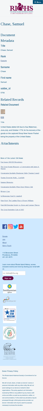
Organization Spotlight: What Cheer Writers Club (17, 187)
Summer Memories (7, 182)
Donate (4, 236)
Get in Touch (6, 245)
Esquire (4, 60)
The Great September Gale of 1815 (12, 210)
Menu (39, 2)
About (4, 242)
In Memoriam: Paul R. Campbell (11, 196)
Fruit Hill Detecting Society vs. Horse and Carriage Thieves (20, 205)
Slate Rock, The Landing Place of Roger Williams (17, 200)
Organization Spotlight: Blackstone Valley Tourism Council (20, 173)
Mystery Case (5, 191)
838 (2, 117)
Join (3, 239)
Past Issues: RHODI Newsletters (11, 162)
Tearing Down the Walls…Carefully (12, 178)
